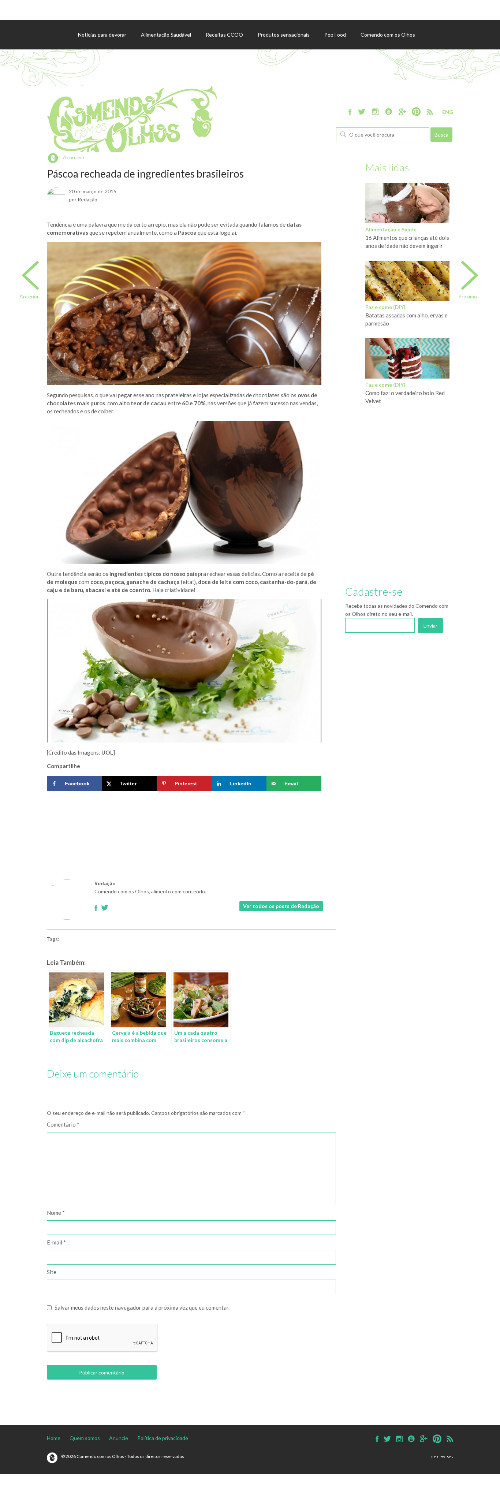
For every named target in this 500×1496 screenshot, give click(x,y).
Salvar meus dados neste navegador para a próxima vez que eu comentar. (142, 1307)
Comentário (63, 1124)
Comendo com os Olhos (388, 34)
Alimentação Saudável (166, 34)
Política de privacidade (162, 1438)
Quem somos (85, 1438)
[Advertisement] (184, 816)
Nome (56, 1212)
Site (51, 1272)
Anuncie (118, 1438)
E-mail (56, 1242)
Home (53, 1438)
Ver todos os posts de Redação (281, 906)
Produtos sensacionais (284, 34)
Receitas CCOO (224, 34)
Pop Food (335, 34)
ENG (447, 112)
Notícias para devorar (102, 34)
